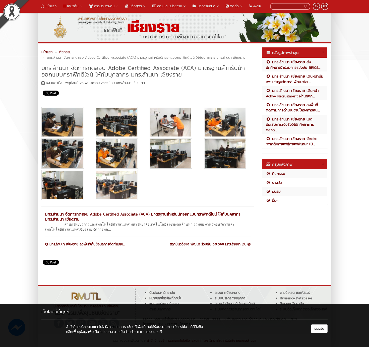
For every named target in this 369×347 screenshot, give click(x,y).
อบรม (276, 191)
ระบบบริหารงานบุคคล (230, 298)
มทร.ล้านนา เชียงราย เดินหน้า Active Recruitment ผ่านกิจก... (292, 93)
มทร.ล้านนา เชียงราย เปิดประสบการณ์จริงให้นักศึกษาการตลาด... (290, 124)
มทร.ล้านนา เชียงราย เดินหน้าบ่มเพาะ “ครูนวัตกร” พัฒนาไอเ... (294, 78)
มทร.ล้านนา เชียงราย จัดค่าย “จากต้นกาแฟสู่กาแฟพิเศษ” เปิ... (292, 141)
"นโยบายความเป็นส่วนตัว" (118, 331)
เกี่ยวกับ (72, 6)
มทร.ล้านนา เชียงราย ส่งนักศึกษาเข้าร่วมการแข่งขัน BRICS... (293, 64)
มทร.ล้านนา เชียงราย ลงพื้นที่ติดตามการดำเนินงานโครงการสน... (293, 107)
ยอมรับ (319, 328)
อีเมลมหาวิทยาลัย (292, 303)
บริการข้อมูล (205, 6)
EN (325, 6)
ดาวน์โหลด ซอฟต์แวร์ (295, 292)
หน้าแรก (50, 6)
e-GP (256, 6)
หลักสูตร (135, 6)
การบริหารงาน (103, 6)
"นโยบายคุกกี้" (153, 331)
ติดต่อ (234, 6)
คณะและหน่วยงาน (169, 6)
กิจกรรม (278, 173)
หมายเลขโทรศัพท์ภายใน (165, 298)
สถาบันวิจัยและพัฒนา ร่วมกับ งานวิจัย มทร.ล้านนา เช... (209, 244)
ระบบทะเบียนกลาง (227, 292)
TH (317, 6)
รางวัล (276, 182)
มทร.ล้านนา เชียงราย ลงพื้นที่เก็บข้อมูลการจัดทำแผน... (86, 244)
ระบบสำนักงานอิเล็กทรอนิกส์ (235, 303)
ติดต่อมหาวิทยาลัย (162, 292)
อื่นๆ (275, 200)
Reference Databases (296, 298)
